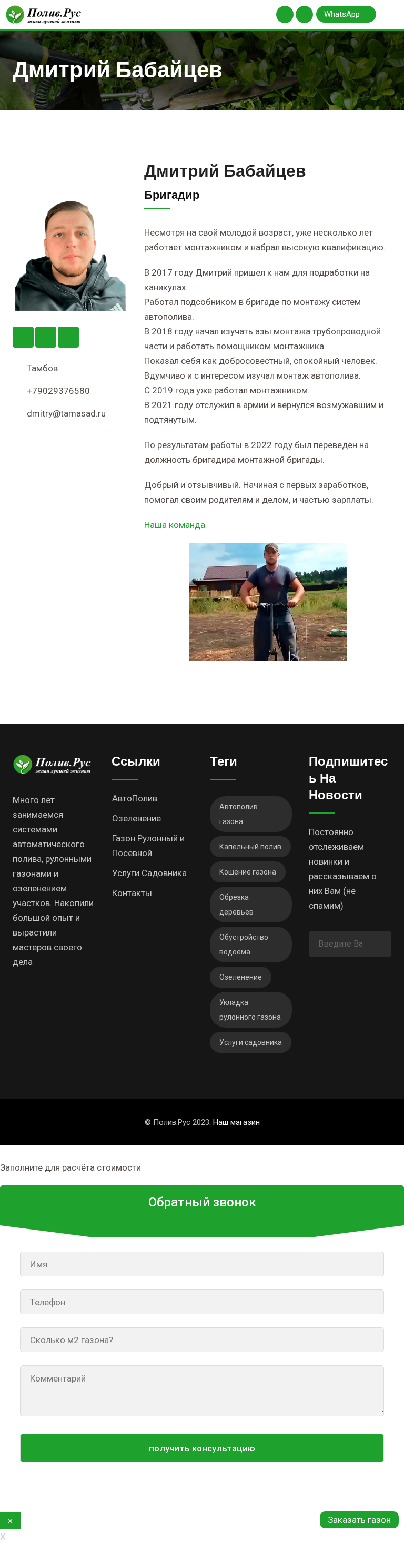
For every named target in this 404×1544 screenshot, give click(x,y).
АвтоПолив (134, 798)
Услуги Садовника (149, 873)
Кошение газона (247, 872)
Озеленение (136, 818)
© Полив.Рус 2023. (202, 1122)
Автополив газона (238, 814)
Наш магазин (236, 1122)
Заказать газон (359, 1520)
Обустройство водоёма (243, 944)
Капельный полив (250, 846)
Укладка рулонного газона (250, 1009)
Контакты (132, 893)
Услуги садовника (250, 1042)
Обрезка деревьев (236, 904)
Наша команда (174, 525)
